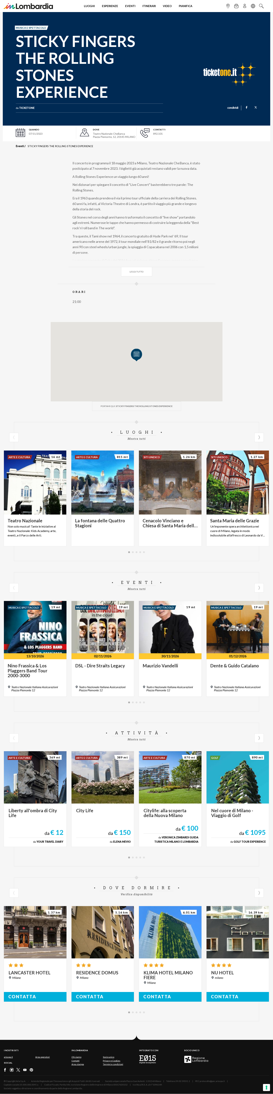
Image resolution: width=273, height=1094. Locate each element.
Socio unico (108, 1057)
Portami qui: (137, 406)
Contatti (75, 1060)
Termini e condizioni (113, 1064)
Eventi (20, 146)
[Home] (28, 6)
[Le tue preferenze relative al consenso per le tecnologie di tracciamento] (266, 1087)
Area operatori (42, 1057)
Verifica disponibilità (137, 894)
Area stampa (78, 1064)
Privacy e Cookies (111, 1060)
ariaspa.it (8, 1057)
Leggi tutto (137, 271)
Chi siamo (76, 1057)
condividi (232, 107)
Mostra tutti (136, 438)
